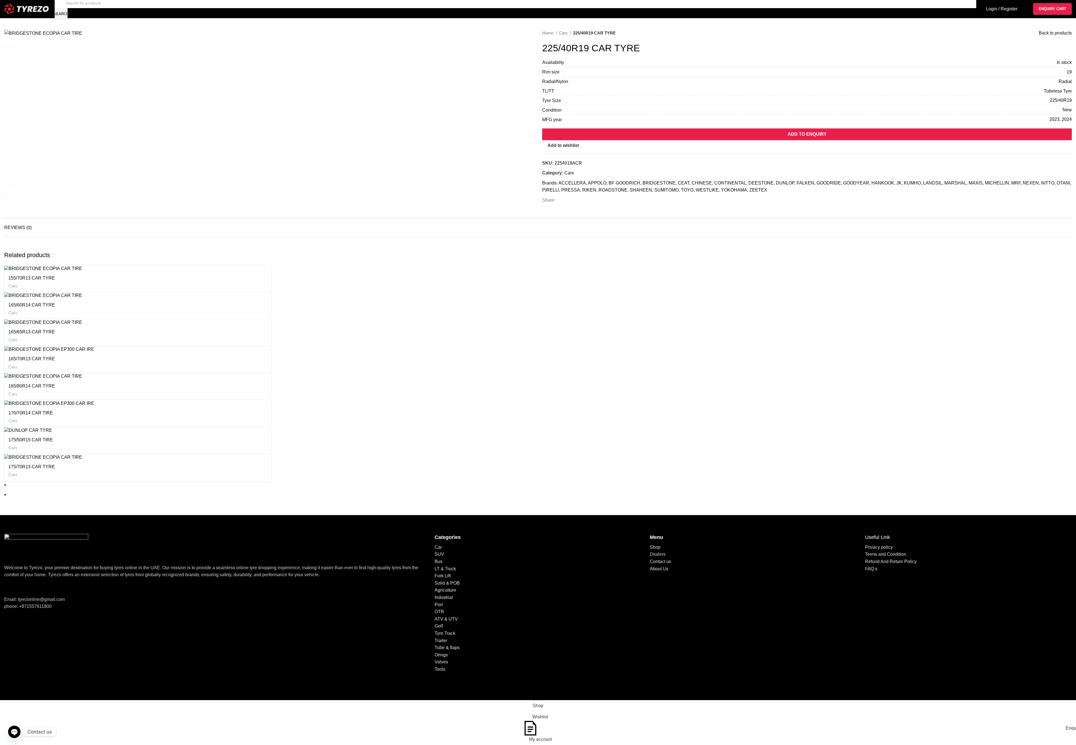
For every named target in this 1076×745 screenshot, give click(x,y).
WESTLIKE (707, 190)
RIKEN (589, 190)
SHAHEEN (641, 190)
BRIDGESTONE (659, 183)
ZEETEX (758, 190)
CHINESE (702, 183)
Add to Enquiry (807, 134)
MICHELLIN (997, 183)
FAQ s (871, 568)
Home (548, 33)
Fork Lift (443, 575)
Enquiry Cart (1052, 9)
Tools (440, 669)
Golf (439, 626)
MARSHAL (955, 183)
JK (899, 183)
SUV (439, 554)
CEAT (683, 183)
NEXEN (1031, 183)
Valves (441, 661)
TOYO (687, 190)
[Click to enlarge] (11, 193)
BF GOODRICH (624, 183)
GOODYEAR (856, 183)
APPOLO (597, 183)
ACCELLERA (572, 183)
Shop (655, 547)
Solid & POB (447, 583)
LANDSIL (932, 183)
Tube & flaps (447, 647)
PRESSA (570, 190)
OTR (439, 611)
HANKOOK (882, 183)
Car (438, 547)
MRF (1016, 183)
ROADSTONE (613, 190)
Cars (564, 33)
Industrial (444, 597)
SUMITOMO (666, 190)
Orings (441, 654)
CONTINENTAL (730, 183)
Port (439, 604)
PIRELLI (550, 190)
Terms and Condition (885, 554)
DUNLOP (785, 183)
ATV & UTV (446, 619)
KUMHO (912, 183)
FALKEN (805, 183)
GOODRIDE (829, 183)
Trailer (441, 640)
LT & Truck (445, 568)
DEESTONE (761, 183)
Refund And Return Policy (891, 561)
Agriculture (445, 590)
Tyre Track (445, 633)
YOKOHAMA (734, 190)
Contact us (660, 561)
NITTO (1047, 183)
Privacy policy (879, 547)
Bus (438, 561)
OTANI (1063, 183)
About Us (659, 568)
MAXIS (976, 183)
